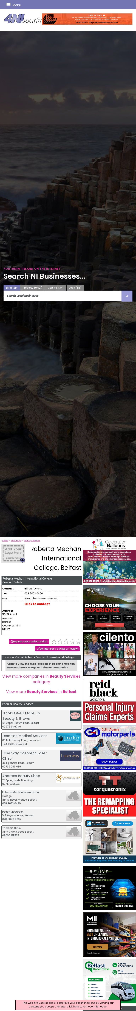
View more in (41, 691)
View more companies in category (41, 679)
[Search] (126, 296)
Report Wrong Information (30, 641)
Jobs (75, 288)
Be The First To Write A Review (59, 649)
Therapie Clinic (11, 828)
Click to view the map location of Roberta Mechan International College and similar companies (41, 665)
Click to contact (37, 604)
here (76, 1006)
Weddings (16, 540)
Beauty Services (32, 540)
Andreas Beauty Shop (21, 775)
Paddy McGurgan (13, 812)
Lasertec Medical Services (24, 735)
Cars (56, 288)
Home (5, 540)
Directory (12, 288)
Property (32, 288)
